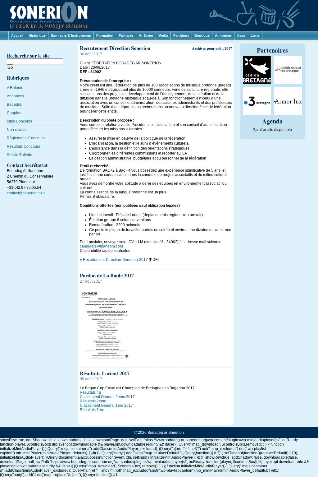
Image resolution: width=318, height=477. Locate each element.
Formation (104, 35)
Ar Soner (146, 35)
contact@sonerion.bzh (26, 193)
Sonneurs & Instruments (71, 35)
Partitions (181, 35)
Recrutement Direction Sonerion (115, 48)
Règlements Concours (26, 138)
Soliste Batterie (19, 155)
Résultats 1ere (92, 410)
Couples (14, 113)
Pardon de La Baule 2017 (107, 275)
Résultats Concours (23, 146)
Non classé (16, 129)
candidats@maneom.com (101, 246)
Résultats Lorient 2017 (104, 373)
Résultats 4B (90, 392)
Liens (255, 35)
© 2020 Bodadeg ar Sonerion (159, 432)
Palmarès (126, 35)
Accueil (17, 35)
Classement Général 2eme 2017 (107, 397)
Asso (241, 35)
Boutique (202, 35)
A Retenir (14, 88)
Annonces (223, 35)
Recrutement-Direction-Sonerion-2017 (115, 259)
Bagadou (14, 104)
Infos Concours (19, 121)
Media (163, 35)
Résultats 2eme (93, 401)
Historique (37, 35)
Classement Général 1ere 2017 (106, 405)
